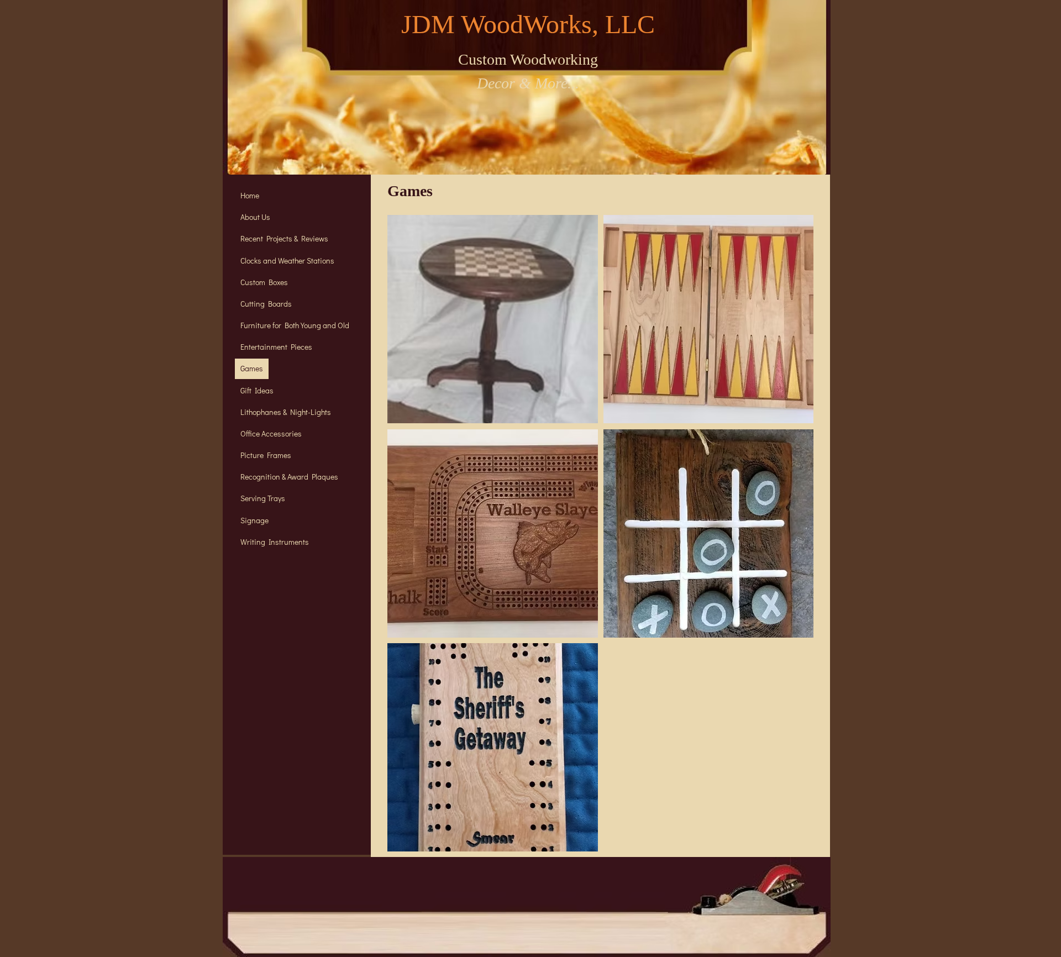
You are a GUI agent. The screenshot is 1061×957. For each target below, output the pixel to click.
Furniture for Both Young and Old (294, 325)
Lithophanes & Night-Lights (285, 412)
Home (249, 195)
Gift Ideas (257, 390)
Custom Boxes (264, 282)
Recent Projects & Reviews (284, 238)
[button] (492, 319)
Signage (254, 520)
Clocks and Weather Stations (287, 260)
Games (251, 368)
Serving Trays (262, 498)
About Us (255, 217)
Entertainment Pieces (276, 346)
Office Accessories (271, 433)
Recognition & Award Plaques (289, 476)
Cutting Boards (266, 303)
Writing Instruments (274, 542)
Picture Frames (265, 455)
